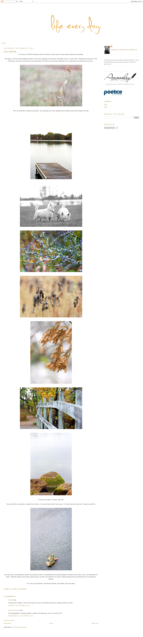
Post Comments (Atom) (19, 627)
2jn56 (14, 589)
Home (4, 43)
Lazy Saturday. (10, 51)
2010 (105, 105)
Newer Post (7, 623)
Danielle (10, 600)
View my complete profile (124, 50)
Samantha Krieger (13, 610)
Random (22, 589)
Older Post (95, 623)
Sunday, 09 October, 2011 (19, 605)
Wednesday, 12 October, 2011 (20, 616)
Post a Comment (9, 620)
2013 (105, 107)
